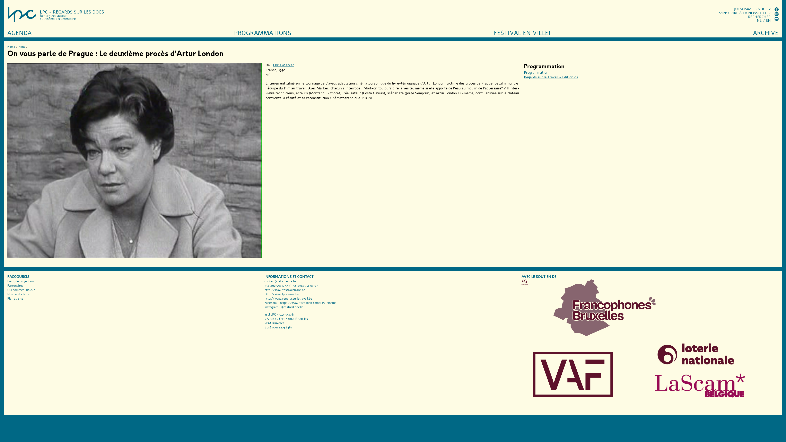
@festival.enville (292, 307)
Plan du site (15, 299)
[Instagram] (777, 15)
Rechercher (759, 17)
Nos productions (18, 294)
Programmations (262, 33)
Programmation (536, 72)
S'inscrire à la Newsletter (745, 13)
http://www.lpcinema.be (281, 294)
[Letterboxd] (777, 19)
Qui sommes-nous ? (752, 9)
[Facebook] (777, 10)
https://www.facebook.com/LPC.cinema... (310, 303)
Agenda (19, 33)
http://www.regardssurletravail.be (288, 299)
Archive (766, 33)
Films (21, 47)
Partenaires (15, 286)
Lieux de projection (20, 281)
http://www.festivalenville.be (284, 290)
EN (768, 20)
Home (11, 47)
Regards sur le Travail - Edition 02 (551, 77)
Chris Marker (283, 65)
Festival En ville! (522, 33)
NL (759, 20)
